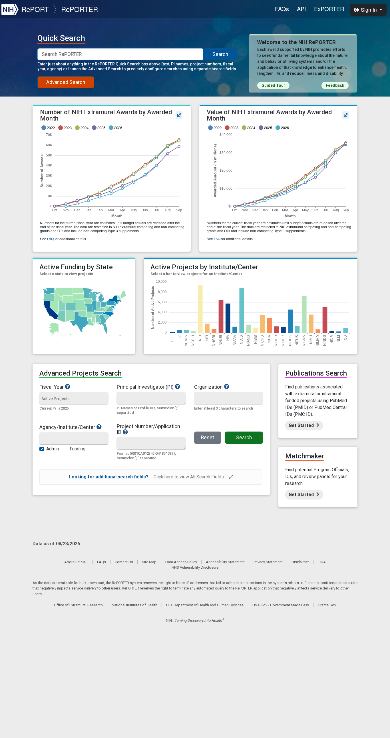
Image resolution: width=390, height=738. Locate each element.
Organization (208, 387)
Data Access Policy (181, 562)
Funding (77, 449)
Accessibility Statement (225, 562)
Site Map (149, 562)
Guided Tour (273, 85)
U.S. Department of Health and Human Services (205, 605)
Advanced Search (65, 82)
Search (220, 54)
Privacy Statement (268, 562)
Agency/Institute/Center (67, 427)
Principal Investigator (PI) (145, 387)
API (301, 9)
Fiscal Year (51, 387)
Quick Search (61, 38)
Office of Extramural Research (78, 605)
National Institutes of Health (134, 605)
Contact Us (124, 562)
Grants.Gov (327, 605)
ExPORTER (329, 9)
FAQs (282, 9)
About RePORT (76, 562)
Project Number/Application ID (148, 429)
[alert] (151, 477)
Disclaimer (300, 562)
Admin (52, 449)
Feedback (335, 85)
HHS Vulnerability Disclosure (195, 567)
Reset (207, 437)
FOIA (322, 562)
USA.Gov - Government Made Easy (280, 605)
